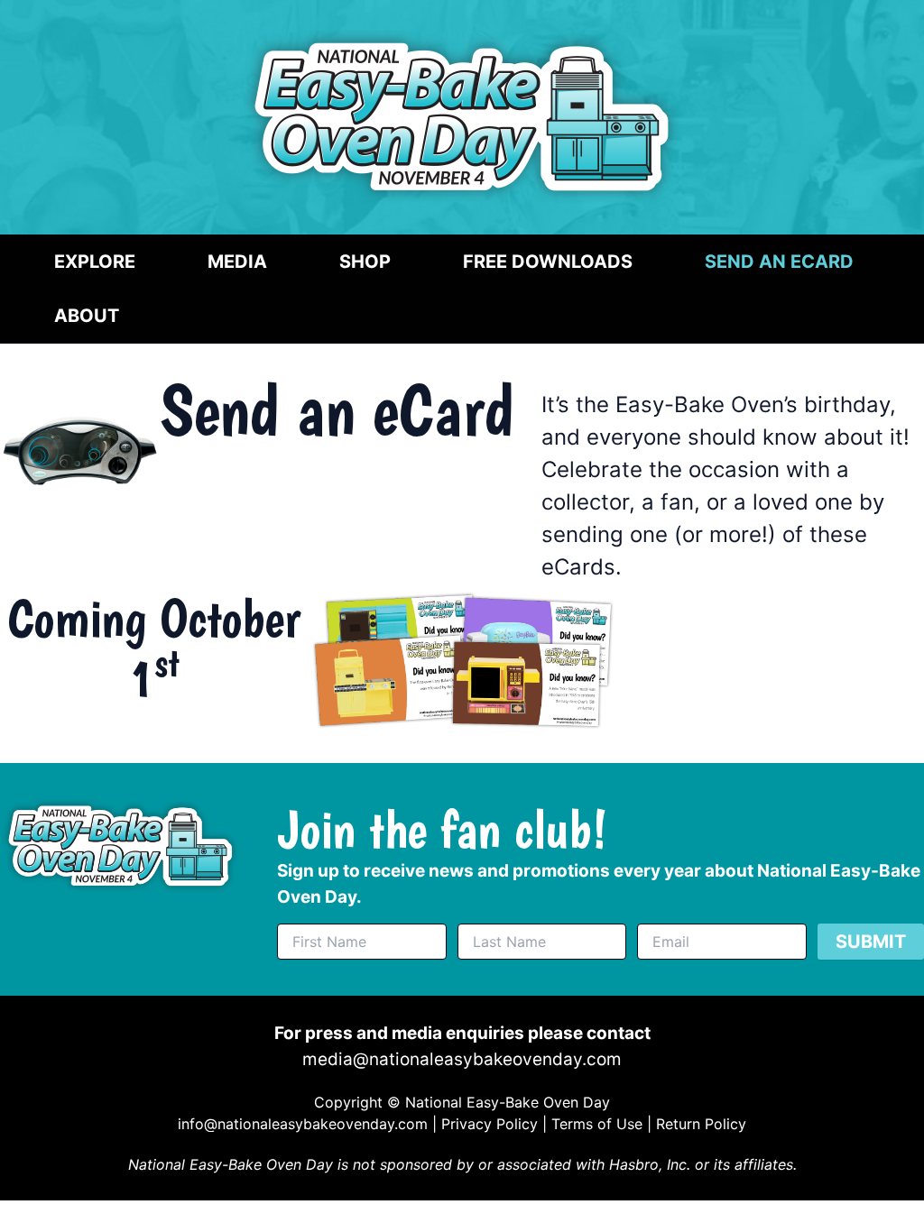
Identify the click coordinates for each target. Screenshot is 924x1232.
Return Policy (701, 1124)
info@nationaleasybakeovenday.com (303, 1124)
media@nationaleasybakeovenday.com (462, 1059)
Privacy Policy (489, 1124)
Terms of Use (596, 1124)
